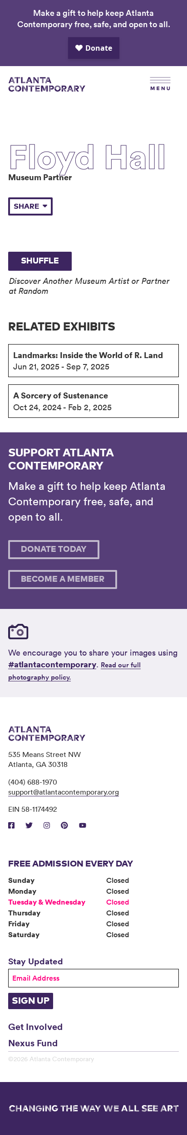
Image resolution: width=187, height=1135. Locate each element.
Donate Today (54, 550)
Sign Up (30, 1001)
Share (26, 206)
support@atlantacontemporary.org (63, 791)
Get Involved (35, 1026)
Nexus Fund (33, 1042)
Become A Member (62, 579)
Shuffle (40, 261)
